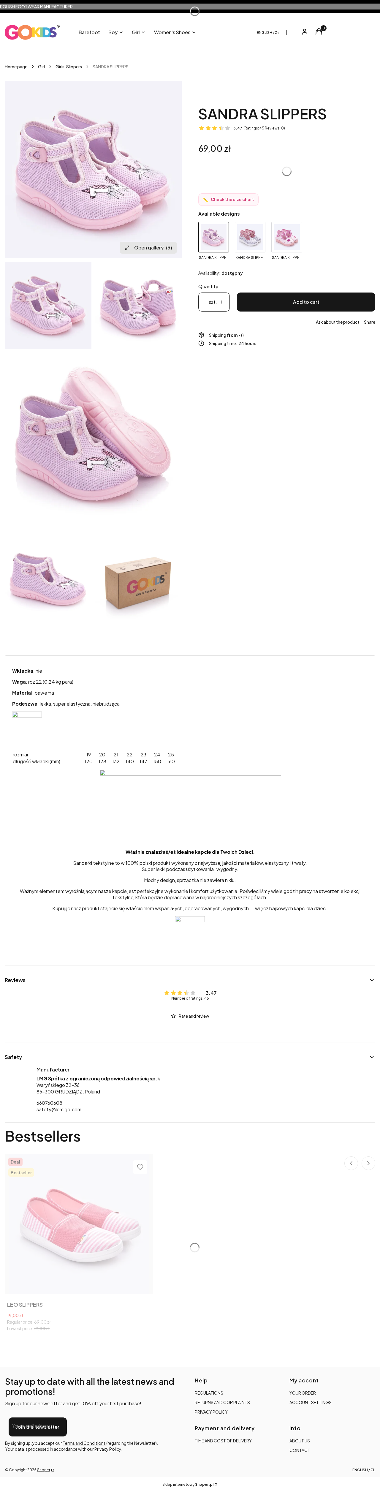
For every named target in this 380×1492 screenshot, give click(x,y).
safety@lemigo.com (59, 1109)
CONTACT (299, 1450)
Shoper (43, 1470)
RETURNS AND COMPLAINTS (222, 1402)
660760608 (49, 1103)
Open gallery (153, 247)
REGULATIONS (209, 1392)
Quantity (208, 286)
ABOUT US (299, 1440)
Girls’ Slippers (69, 66)
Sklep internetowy (187, 1484)
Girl (41, 66)
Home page (16, 66)
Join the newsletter (37, 1427)
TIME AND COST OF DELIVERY (223, 1440)
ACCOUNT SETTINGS (310, 1402)
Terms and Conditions (84, 1443)
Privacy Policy (107, 1449)
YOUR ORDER (302, 1392)
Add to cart (306, 302)
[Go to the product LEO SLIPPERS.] (79, 1224)
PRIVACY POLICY (211, 1411)
